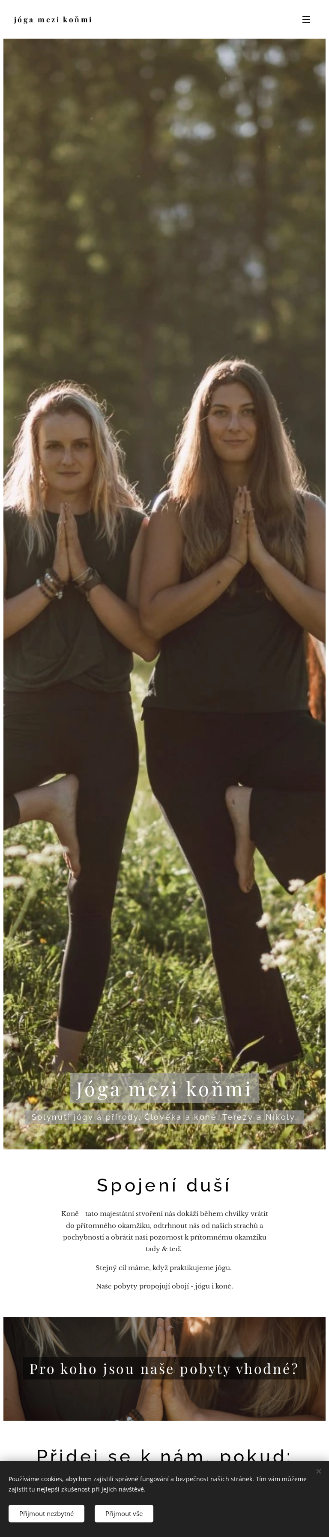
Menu (306, 19)
